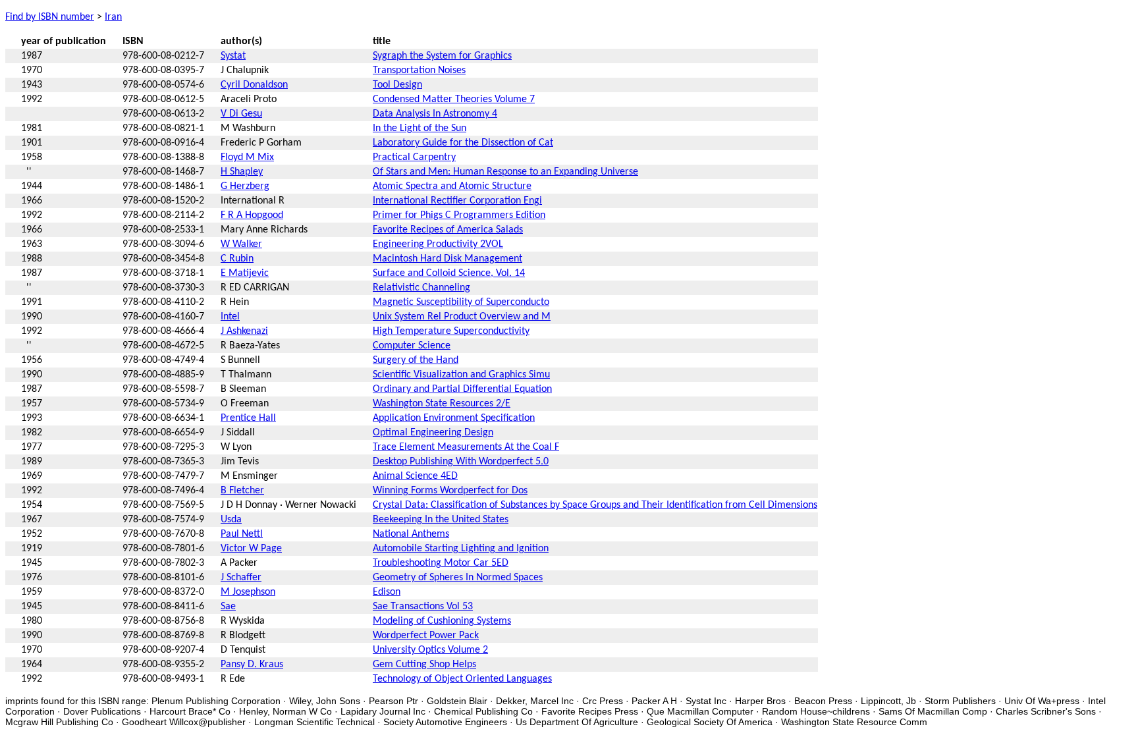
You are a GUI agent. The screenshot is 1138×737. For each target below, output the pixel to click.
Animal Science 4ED (415, 476)
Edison (386, 592)
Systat (233, 56)
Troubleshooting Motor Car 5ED (440, 563)
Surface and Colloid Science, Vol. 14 (449, 273)
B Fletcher (242, 490)
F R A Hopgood (252, 215)
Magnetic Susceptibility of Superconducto (461, 302)
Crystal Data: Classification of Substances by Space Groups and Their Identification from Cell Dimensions (595, 505)
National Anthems (411, 534)
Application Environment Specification (454, 418)
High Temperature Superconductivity (451, 331)
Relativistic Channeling (421, 288)
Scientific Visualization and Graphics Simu (461, 374)
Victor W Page (251, 548)
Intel (230, 317)
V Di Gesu (241, 114)
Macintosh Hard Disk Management (447, 259)
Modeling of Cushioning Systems (442, 621)
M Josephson (248, 592)
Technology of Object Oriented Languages (462, 679)
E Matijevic (245, 273)
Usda (231, 519)
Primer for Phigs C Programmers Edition (459, 215)
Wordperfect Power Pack (426, 635)
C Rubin (237, 259)
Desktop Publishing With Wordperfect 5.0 (461, 461)
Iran (113, 17)
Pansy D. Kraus (252, 664)
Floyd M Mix (247, 157)
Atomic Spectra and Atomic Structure (452, 186)
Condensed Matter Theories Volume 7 (454, 99)
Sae (228, 606)
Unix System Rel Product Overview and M (462, 317)
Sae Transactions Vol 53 (423, 606)
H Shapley (242, 172)
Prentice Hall (248, 418)
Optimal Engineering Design (433, 432)
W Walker (241, 244)
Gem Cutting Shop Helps (424, 664)
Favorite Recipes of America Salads (448, 230)
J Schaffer (241, 577)
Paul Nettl (242, 534)
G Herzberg (245, 186)
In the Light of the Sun (419, 128)
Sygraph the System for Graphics (442, 56)
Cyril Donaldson (254, 85)
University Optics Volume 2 (430, 650)
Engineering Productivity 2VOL (438, 244)
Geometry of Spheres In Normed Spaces (458, 577)
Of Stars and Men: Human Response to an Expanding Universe (505, 172)
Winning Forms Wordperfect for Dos (450, 490)
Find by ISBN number (49, 17)
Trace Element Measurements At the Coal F (466, 447)
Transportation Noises (419, 70)
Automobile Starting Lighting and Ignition (461, 548)
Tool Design (397, 85)
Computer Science (411, 346)
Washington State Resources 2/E (441, 403)
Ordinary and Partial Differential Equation (462, 389)
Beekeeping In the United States (440, 519)
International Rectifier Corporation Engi (457, 201)
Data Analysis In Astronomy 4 (435, 114)
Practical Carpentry (414, 157)
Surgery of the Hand (415, 360)
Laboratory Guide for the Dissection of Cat (463, 143)
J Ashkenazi (244, 331)
